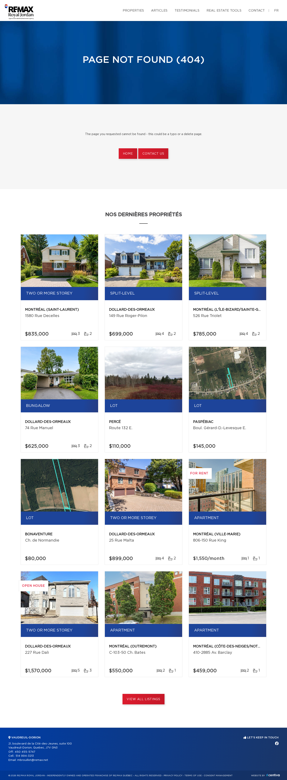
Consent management (218, 776)
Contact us (153, 153)
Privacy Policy (173, 776)
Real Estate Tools (224, 10)
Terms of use (193, 776)
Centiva (273, 775)
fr (276, 10)
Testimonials (187, 10)
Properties (133, 10)
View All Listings (143, 699)
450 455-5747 (25, 752)
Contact (257, 10)
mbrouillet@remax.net (32, 760)
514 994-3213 (25, 756)
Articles (159, 10)
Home (128, 153)
